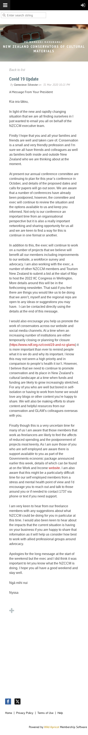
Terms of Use (45, 712)
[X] (17, 701)
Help (60, 712)
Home (8, 712)
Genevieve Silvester (26, 84)
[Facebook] (8, 701)
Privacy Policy (24, 712)
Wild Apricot (51, 727)
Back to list (17, 70)
